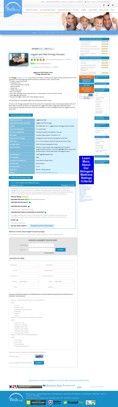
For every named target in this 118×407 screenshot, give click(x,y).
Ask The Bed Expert (57, 393)
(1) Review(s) (97, 60)
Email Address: (24, 245)
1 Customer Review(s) (37, 57)
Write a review (104, 10)
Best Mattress (82, 201)
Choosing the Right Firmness (100, 142)
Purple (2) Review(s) (85, 44)
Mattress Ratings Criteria (53, 1)
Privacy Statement (86, 393)
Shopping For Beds (100, 137)
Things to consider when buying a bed (101, 150)
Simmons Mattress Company (99, 98)
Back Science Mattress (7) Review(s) (88, 46)
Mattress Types (99, 139)
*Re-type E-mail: (48, 270)
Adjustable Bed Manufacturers (99, 118)
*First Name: (13, 265)
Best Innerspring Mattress (101, 128)
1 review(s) (54, 67)
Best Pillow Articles (100, 156)
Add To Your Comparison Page (21, 115)
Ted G (13, 183)
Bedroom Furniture (64, 10)
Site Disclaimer (76, 393)
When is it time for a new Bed (85, 199)
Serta (96, 95)
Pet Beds (76, 10)
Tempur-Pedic (98, 108)
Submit (39, 363)
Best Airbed (81, 184)
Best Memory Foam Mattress (85, 187)
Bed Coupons (93, 10)
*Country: (14, 281)
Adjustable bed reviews (47, 10)
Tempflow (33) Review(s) (86, 41)
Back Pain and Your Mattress (85, 200)
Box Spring (81, 195)
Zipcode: (50, 287)
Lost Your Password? (103, 1)
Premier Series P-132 (85, 72)
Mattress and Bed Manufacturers (100, 90)
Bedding (83, 10)
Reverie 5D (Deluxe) (85, 65)
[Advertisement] (43, 42)
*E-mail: (15, 270)
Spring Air (97, 104)
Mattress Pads (82, 192)
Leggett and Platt (23, 78)
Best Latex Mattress (83, 186)
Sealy (96, 93)
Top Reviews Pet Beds (101, 83)
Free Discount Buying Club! (86, 80)
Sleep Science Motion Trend (87, 60)
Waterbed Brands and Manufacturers (101, 162)
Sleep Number (98, 101)
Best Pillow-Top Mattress (84, 188)
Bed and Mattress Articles (100, 125)
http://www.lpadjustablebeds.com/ (47, 172)
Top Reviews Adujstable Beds (101, 77)
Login (88, 1)
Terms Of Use (67, 393)
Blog (112, 10)
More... (106, 81)
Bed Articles (96, 393)
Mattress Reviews (32, 10)
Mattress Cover (82, 193)
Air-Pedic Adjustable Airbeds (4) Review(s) (90, 48)
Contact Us (71, 1)
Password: (23, 250)
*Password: (14, 276)
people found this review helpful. (42, 226)
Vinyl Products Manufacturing (98, 111)
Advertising (79, 1)
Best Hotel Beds (82, 190)
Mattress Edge (82, 194)
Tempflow (97, 106)
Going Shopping (99, 145)
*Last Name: (49, 265)
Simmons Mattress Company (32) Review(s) (88, 54)
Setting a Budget (99, 147)
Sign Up (94, 1)
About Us (64, 1)
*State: (51, 281)
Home (42, 1)
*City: (15, 287)
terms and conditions (26, 363)
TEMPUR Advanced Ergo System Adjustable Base (88, 68)
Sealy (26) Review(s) (85, 51)
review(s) (67, 59)
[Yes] (27, 226)
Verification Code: (13, 356)
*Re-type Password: (47, 276)
